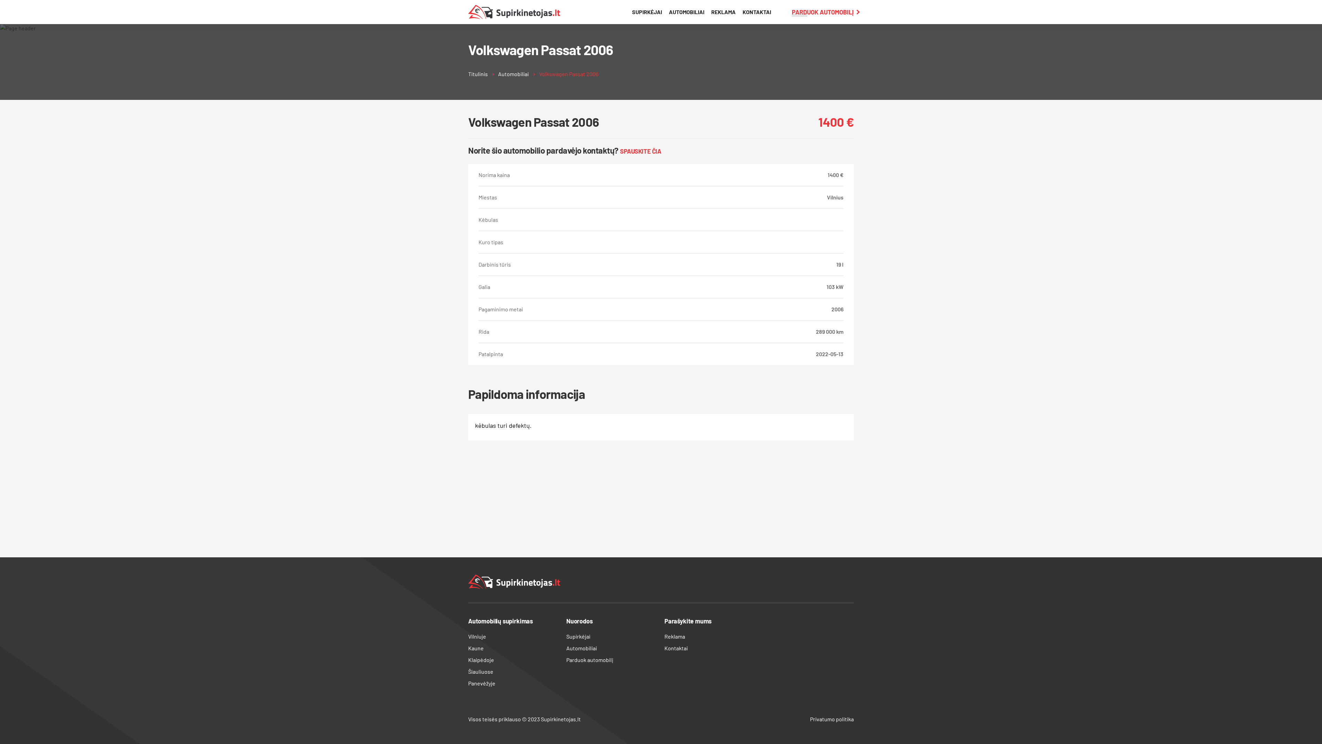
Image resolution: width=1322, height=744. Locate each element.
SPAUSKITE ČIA (640, 151)
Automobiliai (686, 12)
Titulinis (478, 74)
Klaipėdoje (481, 660)
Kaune (476, 648)
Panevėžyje (481, 683)
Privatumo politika (832, 719)
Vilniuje (477, 636)
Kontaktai (757, 12)
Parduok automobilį (823, 12)
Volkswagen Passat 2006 (568, 74)
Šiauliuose (480, 671)
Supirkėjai (647, 12)
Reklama (723, 12)
